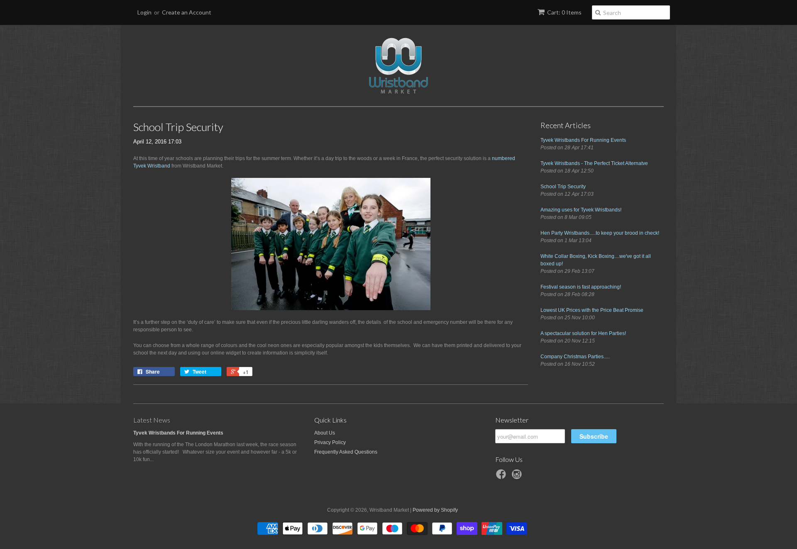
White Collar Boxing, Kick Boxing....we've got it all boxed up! (595, 260)
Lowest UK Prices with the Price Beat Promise (591, 310)
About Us (324, 433)
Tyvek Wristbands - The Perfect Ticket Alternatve (594, 163)
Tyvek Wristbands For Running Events (583, 140)
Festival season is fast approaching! (580, 287)
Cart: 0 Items (564, 12)
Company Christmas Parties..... (575, 357)
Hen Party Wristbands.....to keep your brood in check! (599, 233)
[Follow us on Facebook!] (502, 476)
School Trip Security (563, 186)
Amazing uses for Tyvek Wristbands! (580, 210)
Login (144, 12)
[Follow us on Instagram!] (518, 476)
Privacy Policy (330, 442)
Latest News (151, 420)
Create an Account (186, 12)
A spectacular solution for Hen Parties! (583, 333)
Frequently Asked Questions (345, 452)
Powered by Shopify (435, 510)
